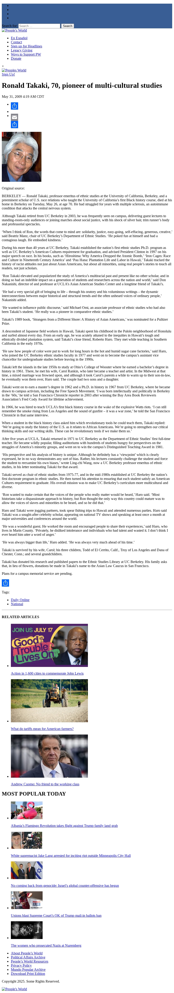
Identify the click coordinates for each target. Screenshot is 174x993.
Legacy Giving (21, 50)
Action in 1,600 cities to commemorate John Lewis (47, 673)
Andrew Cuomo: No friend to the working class (45, 784)
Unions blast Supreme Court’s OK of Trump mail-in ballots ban (56, 915)
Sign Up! (8, 74)
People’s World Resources (29, 961)
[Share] (91, 106)
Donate (16, 58)
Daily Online (20, 600)
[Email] (91, 117)
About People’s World (27, 953)
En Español (19, 38)
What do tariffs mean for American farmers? (42, 729)
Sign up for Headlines (26, 46)
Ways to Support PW (26, 54)
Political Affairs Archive (28, 957)
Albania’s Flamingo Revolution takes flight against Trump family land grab (64, 826)
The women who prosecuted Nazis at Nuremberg (46, 945)
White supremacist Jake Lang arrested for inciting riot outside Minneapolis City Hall (71, 856)
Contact (16, 42)
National (17, 604)
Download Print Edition (28, 974)
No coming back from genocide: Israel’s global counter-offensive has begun (65, 885)
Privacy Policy (21, 965)
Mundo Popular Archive (28, 969)
